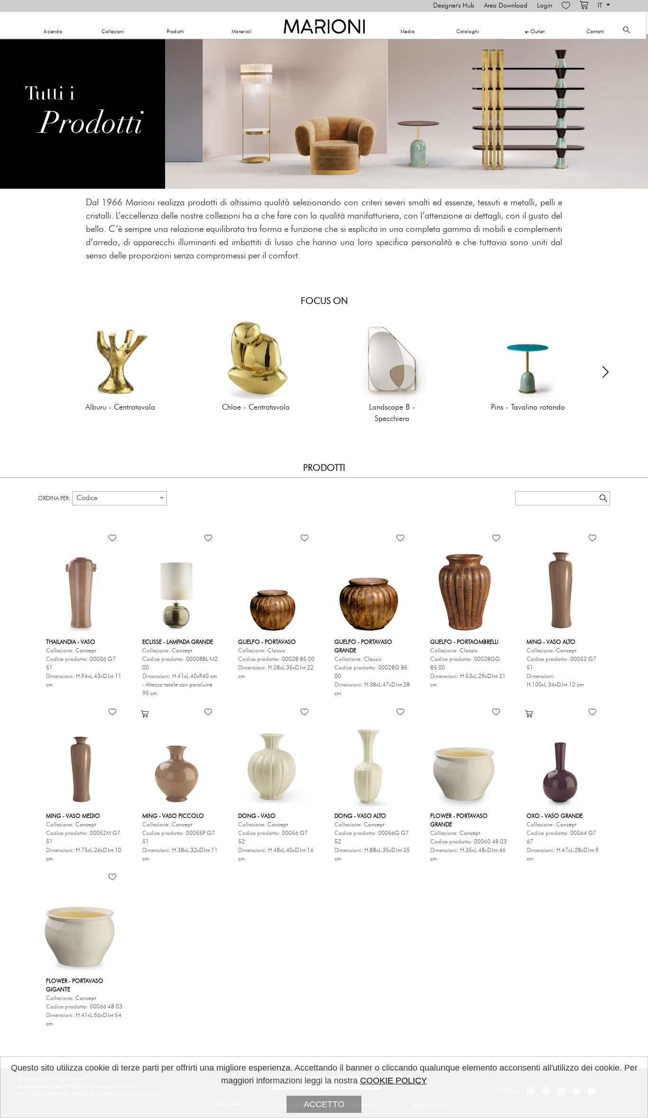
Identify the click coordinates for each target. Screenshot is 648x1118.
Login (544, 5)
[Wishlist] (566, 5)
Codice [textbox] (86, 498)
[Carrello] (584, 5)
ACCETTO (324, 1104)
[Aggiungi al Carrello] (144, 713)
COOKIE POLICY (393, 1080)
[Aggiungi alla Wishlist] (112, 537)
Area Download (506, 5)
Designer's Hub (453, 5)
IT (601, 5)
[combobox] (119, 498)
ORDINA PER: (54, 498)
